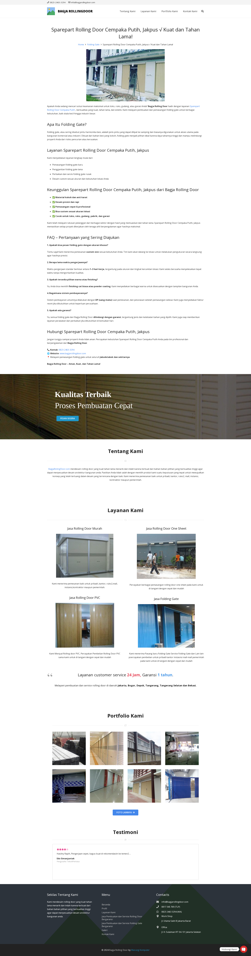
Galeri (104, 930)
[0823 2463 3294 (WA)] (158, 911)
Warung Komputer (140, 950)
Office (164, 927)
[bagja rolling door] (69, 748)
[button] (202, 11)
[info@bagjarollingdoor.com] (158, 902)
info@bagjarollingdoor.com (174, 901)
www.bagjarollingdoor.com (73, 353)
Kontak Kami (108, 934)
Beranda (106, 904)
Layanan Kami (108, 912)
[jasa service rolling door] (182, 786)
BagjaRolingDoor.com (59, 468)
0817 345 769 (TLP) (170, 906)
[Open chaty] (243, 949)
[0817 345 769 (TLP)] (158, 906)
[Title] (51, 11)
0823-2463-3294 (67, 349)
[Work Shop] (158, 916)
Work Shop (166, 916)
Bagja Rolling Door (118, 950)
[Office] (158, 927)
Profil (104, 908)
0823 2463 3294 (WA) (171, 911)
